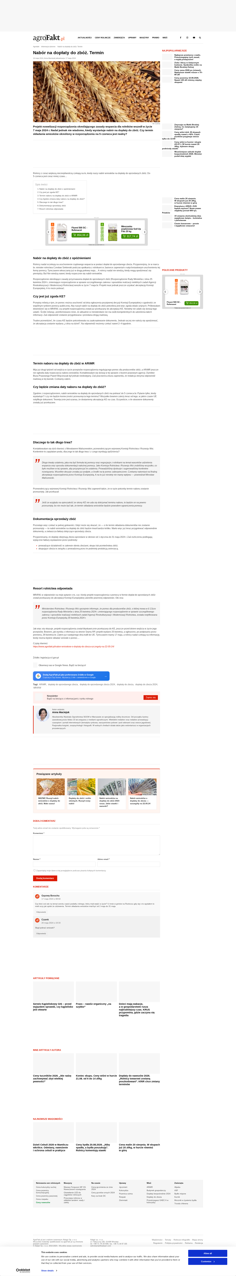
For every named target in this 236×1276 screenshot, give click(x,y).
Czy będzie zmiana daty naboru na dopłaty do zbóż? (62, 199)
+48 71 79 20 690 (101, 1244)
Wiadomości (157, 1240)
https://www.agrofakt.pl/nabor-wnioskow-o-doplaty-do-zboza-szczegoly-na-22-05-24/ (73, 646)
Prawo (155, 38)
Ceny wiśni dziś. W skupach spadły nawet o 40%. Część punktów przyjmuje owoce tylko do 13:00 (181, 135)
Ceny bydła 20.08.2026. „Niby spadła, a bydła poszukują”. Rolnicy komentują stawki (93, 1147)
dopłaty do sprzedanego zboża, (63, 684)
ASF (176, 1190)
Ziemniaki (123, 1200)
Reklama (189, 1243)
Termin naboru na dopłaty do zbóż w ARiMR (58, 196)
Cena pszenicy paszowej (46, 1196)
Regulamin (158, 1243)
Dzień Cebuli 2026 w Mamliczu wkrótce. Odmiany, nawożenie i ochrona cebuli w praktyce (50, 1147)
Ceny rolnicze (102, 38)
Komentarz (38, 833)
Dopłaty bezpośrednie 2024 (158, 1194)
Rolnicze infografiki (182, 1240)
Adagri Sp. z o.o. (70, 1240)
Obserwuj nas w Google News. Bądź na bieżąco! (62, 665)
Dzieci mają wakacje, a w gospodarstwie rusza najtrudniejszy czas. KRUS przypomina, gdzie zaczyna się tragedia (137, 1010)
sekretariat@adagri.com (100, 1246)
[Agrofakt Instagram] (187, 37)
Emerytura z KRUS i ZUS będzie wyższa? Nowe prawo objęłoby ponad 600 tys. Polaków (181, 209)
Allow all (208, 1253)
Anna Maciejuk (49, 58)
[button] (200, 37)
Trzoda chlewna (181, 1203)
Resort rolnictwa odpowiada (51, 209)
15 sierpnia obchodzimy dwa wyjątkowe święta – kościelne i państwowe (188, 218)
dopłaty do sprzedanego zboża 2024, (98, 684)
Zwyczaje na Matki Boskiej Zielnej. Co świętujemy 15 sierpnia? (186, 127)
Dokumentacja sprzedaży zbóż (52, 206)
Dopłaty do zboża (154, 1197)
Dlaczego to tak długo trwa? (51, 202)
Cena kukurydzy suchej (46, 1187)
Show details (47, 1270)
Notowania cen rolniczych (48, 1183)
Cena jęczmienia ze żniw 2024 (102, 1188)
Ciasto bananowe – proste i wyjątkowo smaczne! (186, 224)
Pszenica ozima (126, 1194)
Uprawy (132, 38)
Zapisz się (151, 697)
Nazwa (36, 859)
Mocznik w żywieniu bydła (185, 1200)
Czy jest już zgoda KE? (49, 192)
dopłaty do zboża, (125, 684)
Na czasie (95, 1183)
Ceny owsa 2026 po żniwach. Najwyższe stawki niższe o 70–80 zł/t (188, 72)
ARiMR (150, 1187)
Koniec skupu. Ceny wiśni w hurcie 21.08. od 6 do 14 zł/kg (96, 1077)
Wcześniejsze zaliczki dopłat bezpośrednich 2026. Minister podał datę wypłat (188, 154)
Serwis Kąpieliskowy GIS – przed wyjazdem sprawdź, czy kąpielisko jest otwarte (53, 1007)
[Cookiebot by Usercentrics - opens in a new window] (23, 1271)
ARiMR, (43, 684)
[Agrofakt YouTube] (194, 37)
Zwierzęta (119, 38)
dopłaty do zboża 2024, (146, 684)
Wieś (165, 38)
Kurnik (177, 1197)
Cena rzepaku (42, 1199)
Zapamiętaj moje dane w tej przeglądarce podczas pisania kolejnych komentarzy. (71, 871)
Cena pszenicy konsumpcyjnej (42, 1191)
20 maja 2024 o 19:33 (51, 923)
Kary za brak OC (98, 1196)
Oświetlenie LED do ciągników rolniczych (72, 1193)
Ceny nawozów (43, 1202)
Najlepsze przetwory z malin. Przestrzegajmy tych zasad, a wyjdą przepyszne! (187, 57)
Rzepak (122, 1197)
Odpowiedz (41, 912)
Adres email (104, 859)
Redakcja (199, 1243)
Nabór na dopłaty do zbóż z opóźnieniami (57, 189)
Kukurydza (123, 1190)
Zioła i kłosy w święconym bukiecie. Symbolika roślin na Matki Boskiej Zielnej (188, 65)
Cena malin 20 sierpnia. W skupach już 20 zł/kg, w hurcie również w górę (139, 1147)
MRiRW (37, 688)
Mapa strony (197, 1240)
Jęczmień (123, 1187)
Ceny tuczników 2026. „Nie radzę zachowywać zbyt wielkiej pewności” (52, 1078)
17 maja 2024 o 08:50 (51, 899)
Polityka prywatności (173, 1243)
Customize (206, 1261)
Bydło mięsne (180, 1194)
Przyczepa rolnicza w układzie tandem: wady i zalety (74, 1200)
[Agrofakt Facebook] (181, 37)
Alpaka (177, 1187)
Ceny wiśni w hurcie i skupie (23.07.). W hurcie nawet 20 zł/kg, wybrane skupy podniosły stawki (181, 145)
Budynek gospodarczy (156, 1190)
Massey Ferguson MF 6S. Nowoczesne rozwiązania (75, 1188)
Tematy (168, 1240)
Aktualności (85, 38)
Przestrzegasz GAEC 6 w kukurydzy (157, 1201)
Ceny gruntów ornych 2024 (103, 1192)
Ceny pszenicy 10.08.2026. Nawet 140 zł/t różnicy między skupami (188, 80)
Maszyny (144, 38)
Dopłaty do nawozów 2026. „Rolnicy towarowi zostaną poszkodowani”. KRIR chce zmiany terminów (139, 1080)
